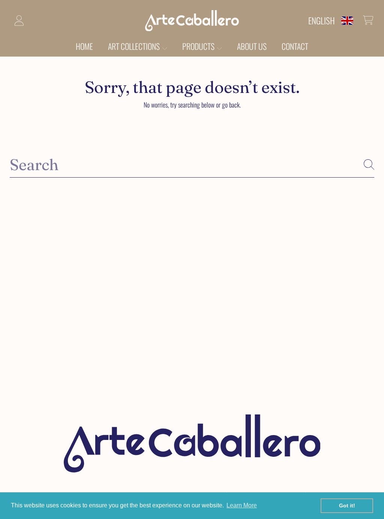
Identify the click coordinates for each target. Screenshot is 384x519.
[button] (368, 20)
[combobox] (192, 164)
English (321, 20)
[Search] (369, 164)
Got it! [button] (347, 506)
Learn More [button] (241, 505)
